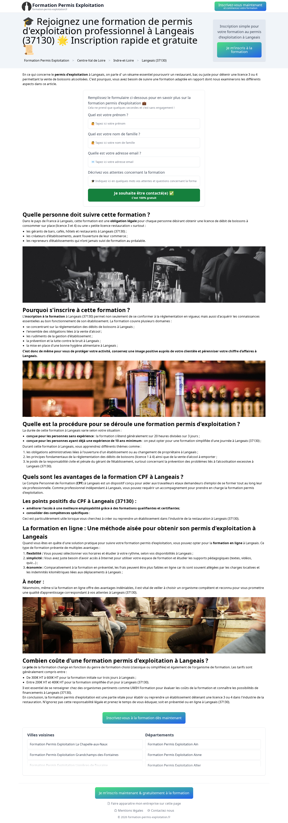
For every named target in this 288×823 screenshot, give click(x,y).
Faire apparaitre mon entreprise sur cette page (146, 803)
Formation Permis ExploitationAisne (175, 755)
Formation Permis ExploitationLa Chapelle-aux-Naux (68, 744)
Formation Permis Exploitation (46, 60)
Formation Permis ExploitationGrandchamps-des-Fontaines (74, 755)
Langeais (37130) (154, 60)
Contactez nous (162, 810)
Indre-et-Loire (123, 60)
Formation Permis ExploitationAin (173, 744)
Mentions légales (130, 810)
